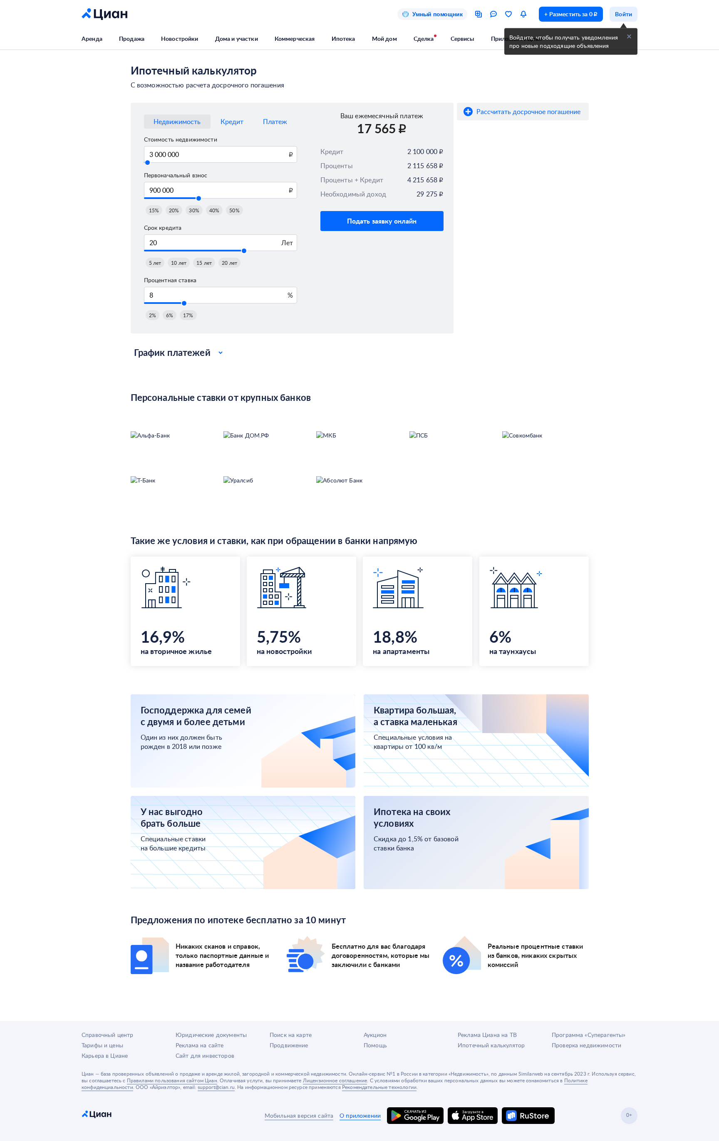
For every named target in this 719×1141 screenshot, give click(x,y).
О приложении (360, 1115)
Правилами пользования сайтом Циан (172, 1080)
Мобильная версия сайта (299, 1115)
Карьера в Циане (105, 1055)
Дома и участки (236, 38)
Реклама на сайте (199, 1045)
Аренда (92, 38)
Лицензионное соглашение (335, 1080)
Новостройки (179, 38)
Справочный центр (107, 1035)
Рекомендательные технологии (379, 1087)
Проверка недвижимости (586, 1045)
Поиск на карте (291, 1035)
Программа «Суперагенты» (588, 1035)
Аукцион (375, 1035)
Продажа (131, 38)
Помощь (375, 1045)
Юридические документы (211, 1035)
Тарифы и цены (102, 1045)
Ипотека (343, 38)
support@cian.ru (216, 1087)
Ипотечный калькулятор (491, 1045)
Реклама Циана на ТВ (487, 1035)
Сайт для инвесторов (205, 1055)
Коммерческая (295, 38)
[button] (154, 210)
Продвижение (289, 1045)
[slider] (147, 162)
